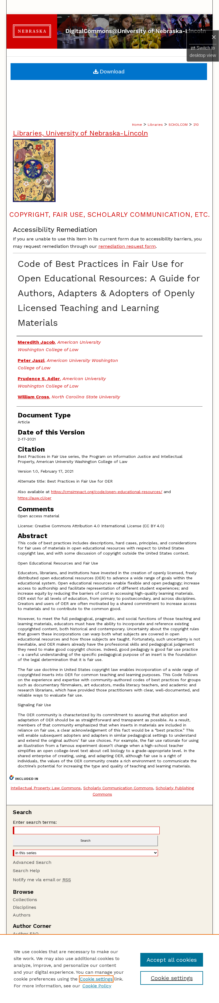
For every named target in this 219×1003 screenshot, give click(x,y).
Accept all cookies (172, 959)
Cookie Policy (96, 985)
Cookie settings (96, 979)
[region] (109, 968)
